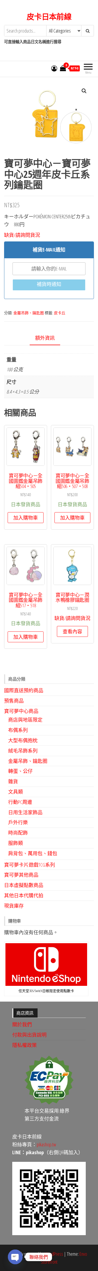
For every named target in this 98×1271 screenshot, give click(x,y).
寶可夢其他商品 (21, 875)
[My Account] (54, 68)
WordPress (54, 1254)
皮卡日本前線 (49, 16)
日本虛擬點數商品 (23, 885)
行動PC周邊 (20, 802)
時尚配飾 (18, 832)
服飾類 (15, 843)
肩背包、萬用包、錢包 (32, 853)
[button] (84, 91)
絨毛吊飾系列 (23, 750)
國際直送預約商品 (23, 690)
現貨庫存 (14, 905)
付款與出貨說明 (29, 1034)
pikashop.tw (46, 1144)
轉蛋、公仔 (20, 771)
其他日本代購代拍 (23, 895)
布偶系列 (18, 730)
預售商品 (14, 700)
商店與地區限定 (25, 719)
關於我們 (22, 1024)
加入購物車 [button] (25, 517)
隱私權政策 (24, 1045)
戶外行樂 (18, 822)
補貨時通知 (49, 284)
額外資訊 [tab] (45, 338)
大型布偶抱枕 (23, 740)
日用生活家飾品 (25, 812)
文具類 (15, 791)
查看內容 (72, 631)
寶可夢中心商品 (21, 711)
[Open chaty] (15, 1257)
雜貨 (13, 781)
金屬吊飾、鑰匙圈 (28, 312)
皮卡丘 (59, 312)
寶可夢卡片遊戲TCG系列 (29, 864)
